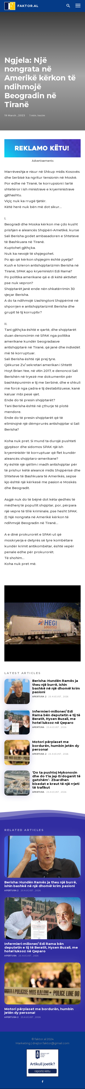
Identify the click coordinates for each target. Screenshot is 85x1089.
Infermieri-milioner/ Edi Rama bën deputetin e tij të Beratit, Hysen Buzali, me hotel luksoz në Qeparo (56, 717)
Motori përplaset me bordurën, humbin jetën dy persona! (55, 745)
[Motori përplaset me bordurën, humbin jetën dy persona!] (17, 752)
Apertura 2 (39, 696)
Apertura (38, 727)
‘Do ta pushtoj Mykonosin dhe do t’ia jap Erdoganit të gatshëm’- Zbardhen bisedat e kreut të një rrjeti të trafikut (56, 779)
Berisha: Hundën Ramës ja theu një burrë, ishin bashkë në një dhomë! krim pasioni (56, 686)
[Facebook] (42, 1081)
